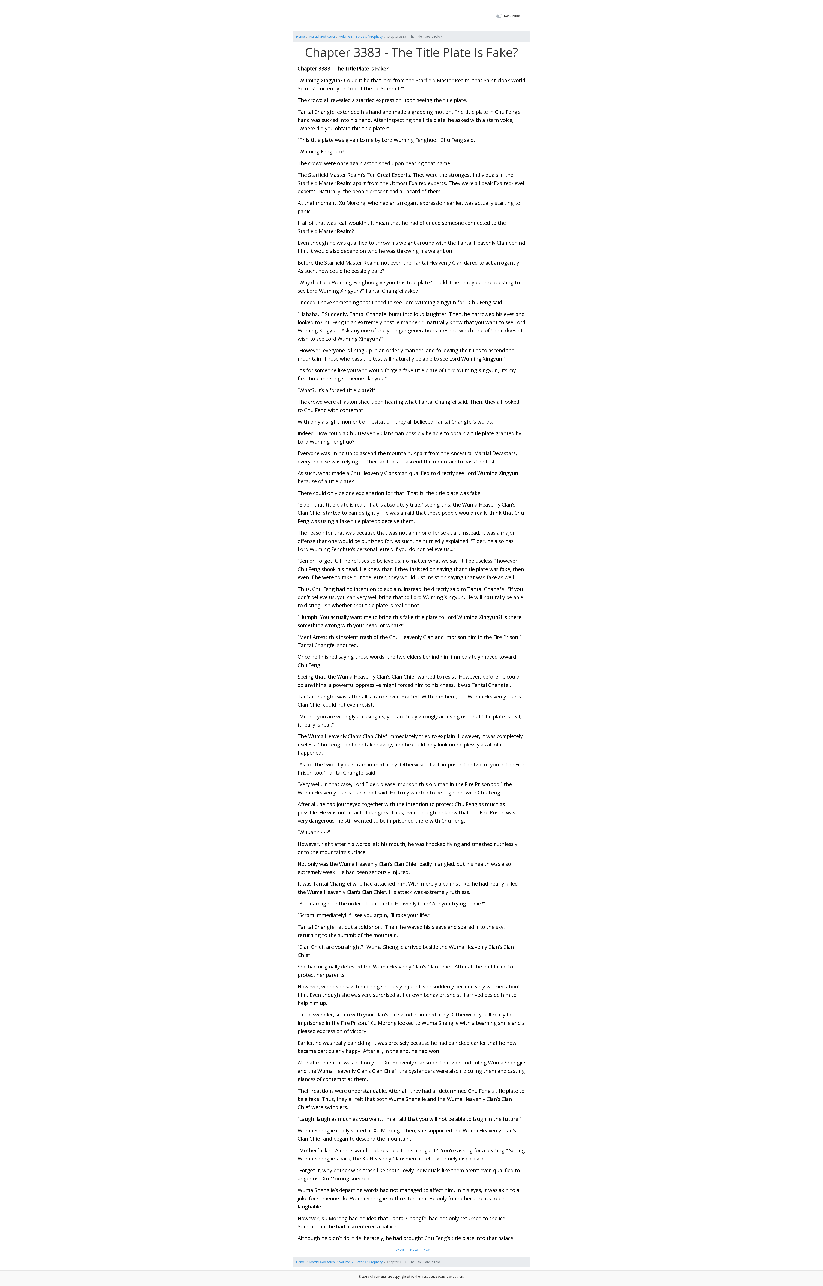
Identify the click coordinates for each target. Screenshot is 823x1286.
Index (414, 1249)
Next (426, 1249)
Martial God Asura (322, 36)
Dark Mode (512, 16)
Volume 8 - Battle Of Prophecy (361, 36)
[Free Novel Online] (409, 15)
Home (300, 36)
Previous (399, 1249)
